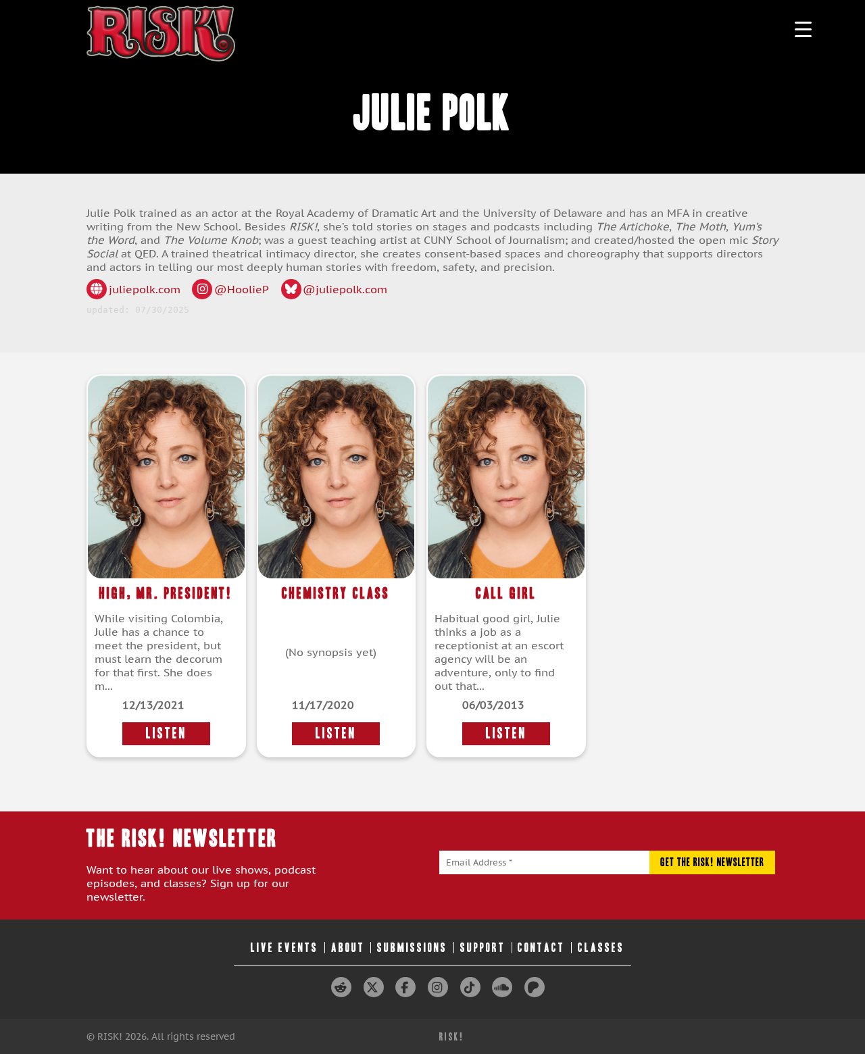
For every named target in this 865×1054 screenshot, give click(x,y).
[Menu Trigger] (803, 28)
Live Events (284, 947)
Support (482, 947)
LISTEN (166, 733)
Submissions (412, 947)
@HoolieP (241, 289)
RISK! (451, 1037)
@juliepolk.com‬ (345, 289)
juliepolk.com (144, 289)
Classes (601, 947)
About (348, 947)
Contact (541, 947)
